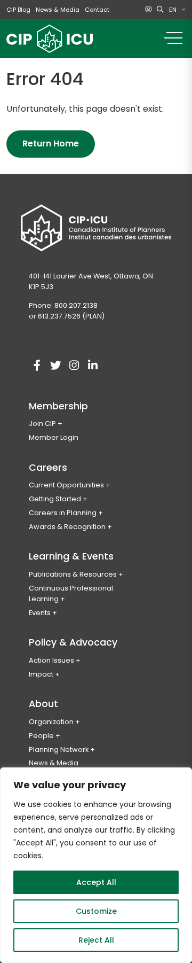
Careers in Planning (63, 512)
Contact (97, 9)
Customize (96, 911)
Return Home (50, 143)
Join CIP (42, 423)
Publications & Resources (73, 574)
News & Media (57, 9)
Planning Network (59, 749)
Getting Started (55, 498)
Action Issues (51, 660)
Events (40, 612)
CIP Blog (18, 9)
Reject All (96, 940)
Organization (51, 721)
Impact (41, 674)
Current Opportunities (66, 485)
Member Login (53, 437)
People (41, 735)
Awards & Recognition (67, 526)
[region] (96, 865)
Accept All (96, 882)
